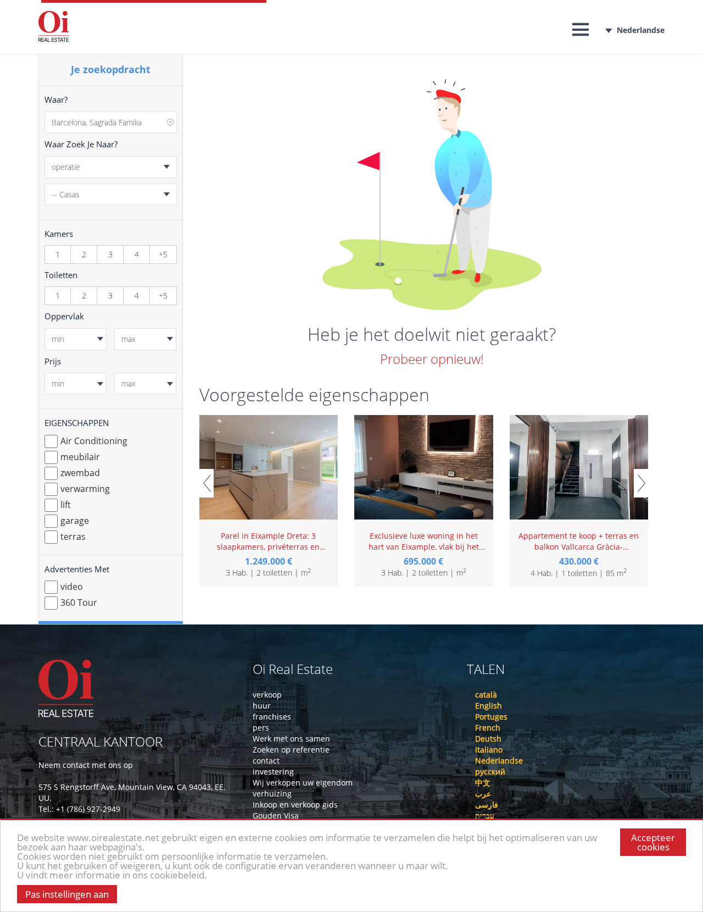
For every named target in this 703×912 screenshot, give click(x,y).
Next (641, 483)
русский (490, 771)
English (488, 705)
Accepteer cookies (653, 842)
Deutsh (488, 738)
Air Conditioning (93, 441)
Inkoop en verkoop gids (295, 804)
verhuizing (272, 793)
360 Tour (78, 602)
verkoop (267, 694)
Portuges (491, 716)
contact (266, 760)
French (487, 727)
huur (262, 705)
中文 (482, 782)
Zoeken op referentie (291, 749)
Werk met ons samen (291, 738)
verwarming (85, 489)
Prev (206, 483)
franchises (272, 716)
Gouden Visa (276, 815)
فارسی (486, 804)
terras (73, 536)
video (71, 587)
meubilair (80, 457)
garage (74, 521)
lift (65, 505)
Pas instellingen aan (67, 894)
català (486, 694)
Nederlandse (641, 30)
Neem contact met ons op (85, 765)
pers (261, 727)
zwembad (80, 473)
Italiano (489, 749)
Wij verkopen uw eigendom (303, 782)
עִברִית (484, 815)
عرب (483, 793)
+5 (163, 254)
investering (273, 771)
